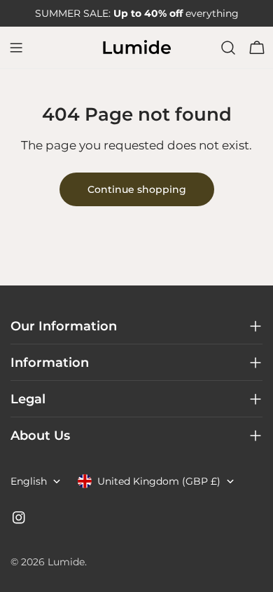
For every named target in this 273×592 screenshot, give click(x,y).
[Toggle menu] (16, 48)
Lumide (66, 562)
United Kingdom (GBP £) (158, 481)
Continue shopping (137, 189)
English (28, 481)
